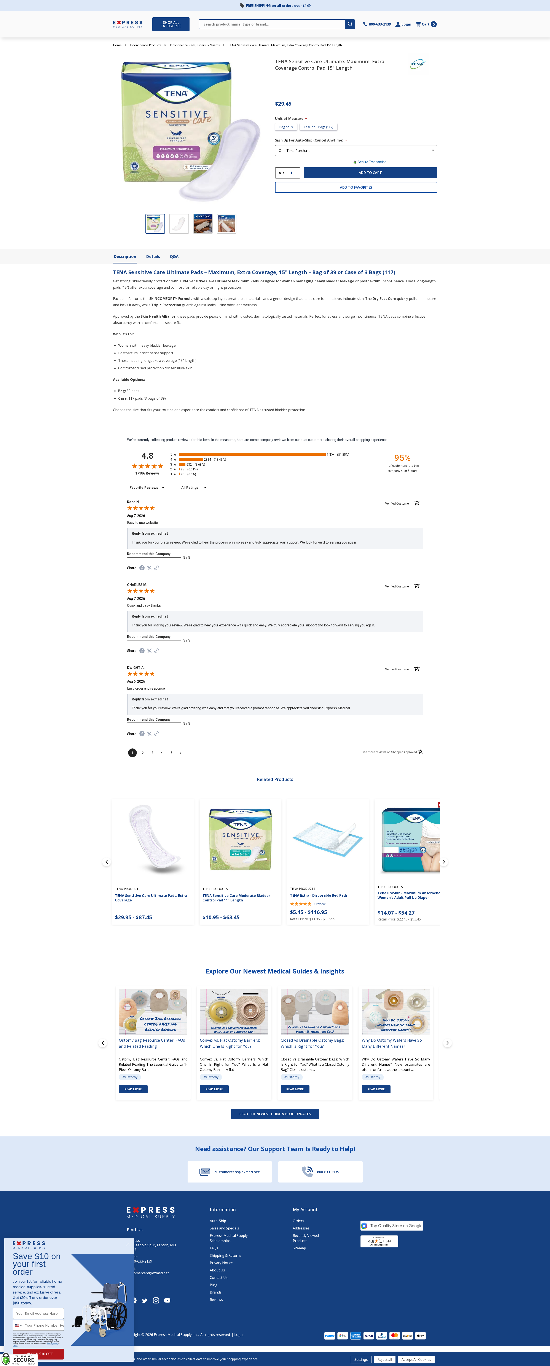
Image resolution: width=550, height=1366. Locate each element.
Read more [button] (133, 1089)
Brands (216, 1292)
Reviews (216, 1299)
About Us (217, 1270)
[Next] (443, 862)
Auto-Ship (218, 1220)
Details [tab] (153, 256)
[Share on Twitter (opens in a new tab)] (149, 568)
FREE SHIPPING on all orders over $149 (278, 5)
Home (117, 45)
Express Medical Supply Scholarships (229, 1238)
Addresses (301, 1228)
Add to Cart (370, 172)
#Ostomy (129, 1077)
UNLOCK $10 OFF (38, 1354)
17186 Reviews (151, 473)
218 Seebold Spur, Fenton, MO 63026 (151, 1247)
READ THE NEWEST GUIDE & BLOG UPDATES (275, 1114)
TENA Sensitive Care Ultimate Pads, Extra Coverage (151, 898)
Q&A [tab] (174, 256)
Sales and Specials (224, 1228)
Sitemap (299, 1248)
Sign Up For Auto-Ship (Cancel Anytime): (311, 140)
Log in (239, 1334)
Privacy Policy (52, 1344)
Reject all (385, 1359)
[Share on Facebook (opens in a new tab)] (142, 568)
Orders (298, 1220)
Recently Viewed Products (306, 1238)
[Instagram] (156, 1300)
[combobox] (18, 1325)
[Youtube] (167, 1300)
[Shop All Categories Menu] (154, 24)
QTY (282, 173)
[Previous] (106, 862)
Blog (213, 1284)
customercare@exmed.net (148, 1273)
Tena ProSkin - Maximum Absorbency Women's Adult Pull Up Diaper (410, 895)
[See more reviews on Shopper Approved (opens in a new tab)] (156, 568)
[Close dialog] (128, 1244)
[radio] (275, 454)
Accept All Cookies (416, 1359)
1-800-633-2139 (139, 1261)
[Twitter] (144, 1300)
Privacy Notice (221, 1262)
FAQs (214, 1248)
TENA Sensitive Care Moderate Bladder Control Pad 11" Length (236, 898)
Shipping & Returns (225, 1255)
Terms (15, 1346)
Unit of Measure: (291, 118)
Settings (361, 1359)
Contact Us (219, 1277)
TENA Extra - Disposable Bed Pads (319, 895)
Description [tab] (125, 256)
